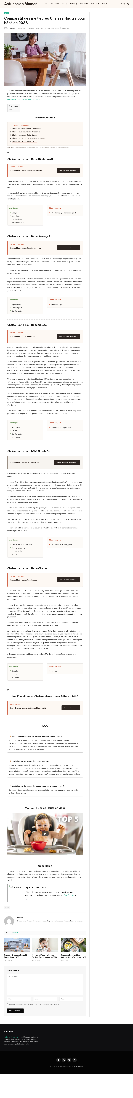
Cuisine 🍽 (84, 4)
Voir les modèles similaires (67, 462)
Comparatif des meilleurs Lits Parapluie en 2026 (16, 956)
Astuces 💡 (55, 4)
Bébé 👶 (64, 4)
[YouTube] (26, 899)
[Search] (128, 4)
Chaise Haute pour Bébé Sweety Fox (26, 132)
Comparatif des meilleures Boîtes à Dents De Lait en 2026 (73, 956)
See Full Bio (69, 895)
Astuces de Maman (11, 1037)
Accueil (45, 4)
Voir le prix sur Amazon (68, 170)
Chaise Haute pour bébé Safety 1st (26, 138)
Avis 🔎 (104, 4)
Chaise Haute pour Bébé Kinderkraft (26, 129)
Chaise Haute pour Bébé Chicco (24, 135)
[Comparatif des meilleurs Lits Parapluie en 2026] (17, 945)
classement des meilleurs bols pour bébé (23, 99)
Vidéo (7, 907)
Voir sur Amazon (71, 708)
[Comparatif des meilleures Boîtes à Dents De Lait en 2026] (73, 945)
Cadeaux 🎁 (95, 4)
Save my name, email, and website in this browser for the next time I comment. (35, 1004)
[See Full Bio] (75, 895)
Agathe (12, 28)
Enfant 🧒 (73, 4)
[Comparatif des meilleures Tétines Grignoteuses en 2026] (45, 945)
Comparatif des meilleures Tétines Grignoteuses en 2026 (44, 956)
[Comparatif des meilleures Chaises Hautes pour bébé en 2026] (45, 59)
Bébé (6, 13)
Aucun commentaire (53, 28)
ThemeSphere (78, 1066)
